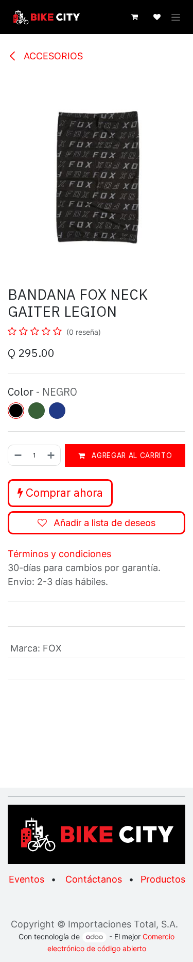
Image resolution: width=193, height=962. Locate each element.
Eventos (26, 879)
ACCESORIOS (52, 56)
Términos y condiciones (59, 553)
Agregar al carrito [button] (131, 455)
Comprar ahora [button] (63, 492)
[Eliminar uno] (17, 455)
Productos (163, 879)
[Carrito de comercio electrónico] (134, 17)
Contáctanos (93, 879)
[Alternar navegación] (175, 17)
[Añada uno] (51, 455)
